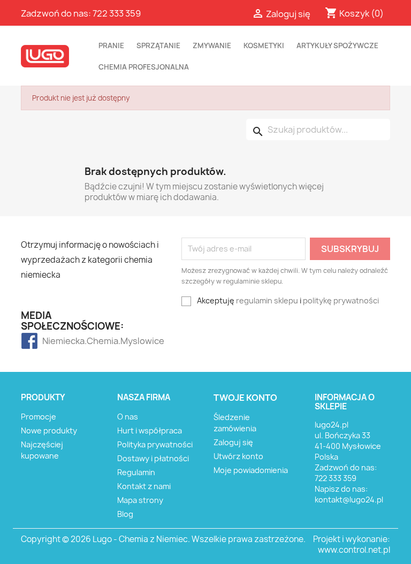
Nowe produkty (49, 430)
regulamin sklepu (267, 300)
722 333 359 (117, 13)
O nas (127, 416)
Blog (125, 514)
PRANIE (111, 45)
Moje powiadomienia (251, 470)
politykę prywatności (341, 300)
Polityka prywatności (155, 444)
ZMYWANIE (212, 45)
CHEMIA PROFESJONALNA (143, 67)
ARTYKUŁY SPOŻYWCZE (337, 45)
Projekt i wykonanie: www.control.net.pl (351, 544)
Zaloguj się (233, 442)
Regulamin (136, 472)
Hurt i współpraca (149, 430)
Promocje (38, 416)
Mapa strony (140, 500)
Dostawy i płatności (153, 458)
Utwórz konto (238, 456)
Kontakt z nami (144, 486)
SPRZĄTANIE (158, 45)
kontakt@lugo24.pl (349, 499)
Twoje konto (245, 397)
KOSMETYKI (263, 45)
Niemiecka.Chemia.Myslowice (63, 341)
